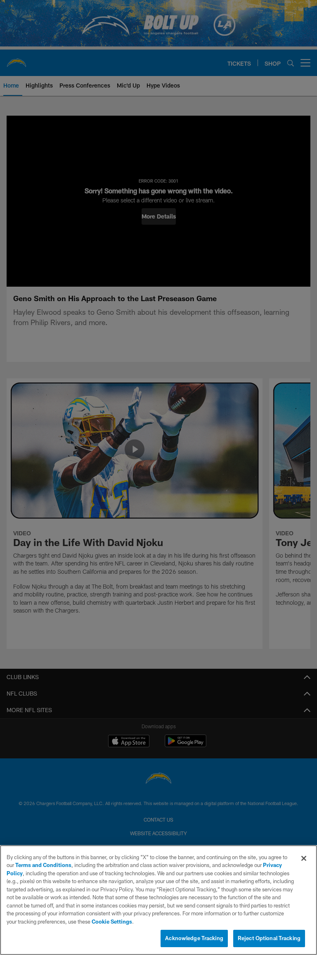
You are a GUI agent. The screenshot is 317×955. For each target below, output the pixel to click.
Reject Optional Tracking (269, 938)
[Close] (304, 858)
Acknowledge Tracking (194, 938)
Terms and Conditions (43, 865)
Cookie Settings (112, 921)
